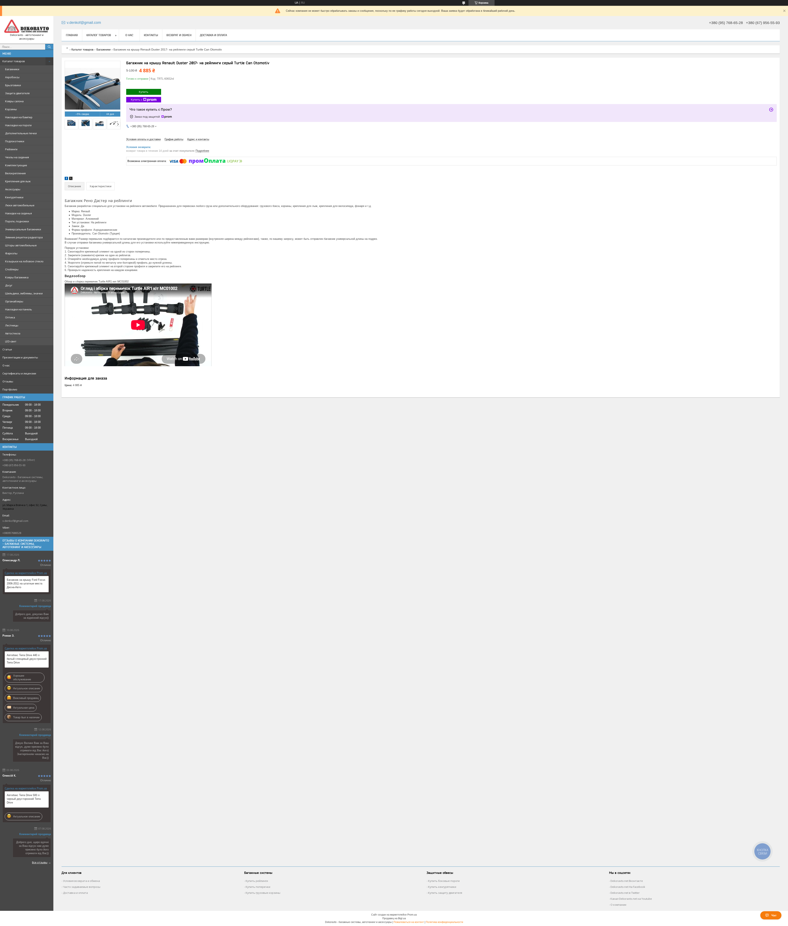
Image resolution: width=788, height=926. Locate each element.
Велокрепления (15, 173)
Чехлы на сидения (17, 157)
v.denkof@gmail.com (15, 521)
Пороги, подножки (17, 221)
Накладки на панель (18, 309)
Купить (143, 92)
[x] (70, 179)
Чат (774, 915)
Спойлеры (11, 269)
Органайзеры (14, 301)
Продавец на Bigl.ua (394, 918)
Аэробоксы (12, 77)
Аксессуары (12, 189)
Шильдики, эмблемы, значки (24, 293)
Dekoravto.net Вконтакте (626, 881)
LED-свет (10, 341)
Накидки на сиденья (18, 213)
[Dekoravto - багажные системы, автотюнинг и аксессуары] (26, 26)
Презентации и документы (20, 357)
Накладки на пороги (18, 125)
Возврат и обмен (178, 35)
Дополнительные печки (21, 133)
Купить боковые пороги (444, 881)
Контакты (151, 35)
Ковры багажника (17, 277)
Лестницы (11, 325)
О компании (618, 904)
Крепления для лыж (18, 181)
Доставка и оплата (213, 35)
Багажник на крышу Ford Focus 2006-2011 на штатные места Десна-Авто (26, 583)
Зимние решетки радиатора (24, 237)
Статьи (7, 349)
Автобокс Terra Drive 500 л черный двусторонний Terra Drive (24, 799)
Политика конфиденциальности (444, 922)
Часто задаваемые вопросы (81, 887)
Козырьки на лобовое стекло (24, 261)
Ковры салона (14, 101)
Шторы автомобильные (21, 245)
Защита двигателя (17, 93)
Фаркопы (11, 253)
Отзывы (7, 381)
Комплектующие (16, 165)
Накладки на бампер (18, 117)
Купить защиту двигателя (445, 893)
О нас (6, 365)
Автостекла (12, 333)
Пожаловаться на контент (409, 922)
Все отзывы (39, 862)
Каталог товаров (13, 61)
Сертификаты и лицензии (19, 373)
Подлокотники (14, 141)
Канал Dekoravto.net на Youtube (631, 899)
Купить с (136, 99)
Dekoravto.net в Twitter (625, 893)
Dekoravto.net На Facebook (627, 887)
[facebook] (66, 179)
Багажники (12, 69)
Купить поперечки (258, 887)
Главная (72, 35)
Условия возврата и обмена (81, 881)
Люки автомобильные (19, 205)
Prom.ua (412, 914)
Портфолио (9, 389)
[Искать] (49, 47)
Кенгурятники (14, 197)
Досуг (8, 285)
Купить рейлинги (257, 881)
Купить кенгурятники (442, 887)
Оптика (10, 317)
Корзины (11, 109)
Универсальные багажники (23, 229)
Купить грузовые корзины (263, 893)
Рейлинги (11, 149)
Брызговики (13, 85)
